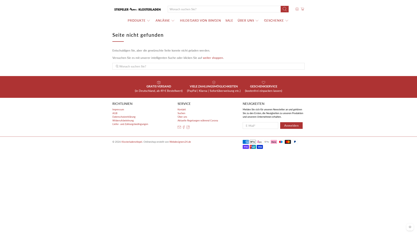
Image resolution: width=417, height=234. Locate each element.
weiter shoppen (213, 57)
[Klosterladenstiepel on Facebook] (184, 128)
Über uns (246, 20)
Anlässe (163, 20)
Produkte (137, 20)
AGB (114, 113)
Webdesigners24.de (180, 141)
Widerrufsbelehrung (123, 120)
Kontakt (182, 109)
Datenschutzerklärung (124, 116)
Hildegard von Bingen (200, 20)
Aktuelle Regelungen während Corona (198, 120)
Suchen (181, 113)
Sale (229, 20)
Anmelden (291, 125)
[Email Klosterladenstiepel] (179, 128)
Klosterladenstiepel (132, 141)
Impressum (118, 109)
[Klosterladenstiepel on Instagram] (188, 128)
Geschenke (274, 20)
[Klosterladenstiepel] (137, 9)
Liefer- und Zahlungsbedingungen (130, 124)
